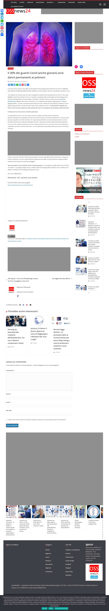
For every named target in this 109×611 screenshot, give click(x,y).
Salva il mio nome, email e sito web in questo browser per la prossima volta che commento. (37, 420)
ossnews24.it (15, 585)
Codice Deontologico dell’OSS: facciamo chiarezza (94, 288)
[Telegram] (2, 17)
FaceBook (68, 564)
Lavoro (22, 2)
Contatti (77, 137)
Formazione (61, 2)
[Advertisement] (72, 10)
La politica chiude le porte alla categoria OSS (80, 522)
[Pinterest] (2, 27)
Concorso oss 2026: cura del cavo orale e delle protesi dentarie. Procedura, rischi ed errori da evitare (94, 230)
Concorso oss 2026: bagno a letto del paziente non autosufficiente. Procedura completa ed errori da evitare (94, 259)
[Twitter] (2, 24)
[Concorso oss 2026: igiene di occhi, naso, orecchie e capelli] (81, 244)
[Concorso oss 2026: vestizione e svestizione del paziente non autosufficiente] (81, 273)
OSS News (14, 2)
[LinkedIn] (2, 14)
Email (8, 402)
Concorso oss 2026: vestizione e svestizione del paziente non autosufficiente (93, 275)
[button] (54, 2)
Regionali (50, 2)
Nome (8, 394)
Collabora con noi (17, 6)
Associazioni (40, 2)
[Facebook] (2, 10)
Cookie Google (69, 561)
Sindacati (30, 2)
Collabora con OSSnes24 (72, 550)
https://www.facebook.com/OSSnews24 (20, 185)
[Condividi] (2, 34)
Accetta (44, 608)
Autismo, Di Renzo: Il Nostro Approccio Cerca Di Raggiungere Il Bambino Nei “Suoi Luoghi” (39, 334)
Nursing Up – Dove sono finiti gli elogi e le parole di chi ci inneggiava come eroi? (23, 280)
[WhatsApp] (2, 21)
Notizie (47, 550)
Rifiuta (51, 608)
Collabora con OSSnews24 (82, 134)
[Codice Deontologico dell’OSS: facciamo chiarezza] (81, 289)
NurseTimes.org (51, 585)
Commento (10, 370)
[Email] (2, 31)
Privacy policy (69, 557)
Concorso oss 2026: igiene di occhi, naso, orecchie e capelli (94, 244)
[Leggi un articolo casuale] (104, 4)
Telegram (68, 568)
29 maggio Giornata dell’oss (61, 278)
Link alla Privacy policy (61, 608)
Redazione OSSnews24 (22, 81)
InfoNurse (71, 2)
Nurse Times (81, 2)
